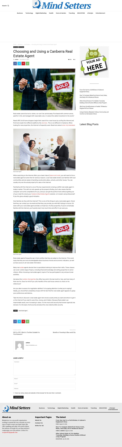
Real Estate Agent (23, 310)
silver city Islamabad (68, 125)
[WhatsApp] (27, 63)
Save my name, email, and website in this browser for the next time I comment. (38, 393)
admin (16, 59)
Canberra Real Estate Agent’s (40, 194)
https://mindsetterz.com (31, 345)
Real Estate (27, 44)
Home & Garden (60, 430)
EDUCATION (59, 439)
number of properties (29, 279)
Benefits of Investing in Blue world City (64, 332)
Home (14, 44)
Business (20, 44)
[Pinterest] (23, 63)
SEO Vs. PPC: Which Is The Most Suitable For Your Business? (26, 333)
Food (57, 424)
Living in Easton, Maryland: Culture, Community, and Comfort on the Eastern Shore (94, 113)
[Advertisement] (61, 28)
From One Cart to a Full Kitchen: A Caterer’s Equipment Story (92, 90)
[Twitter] (19, 63)
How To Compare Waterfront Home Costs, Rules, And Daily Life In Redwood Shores (93, 96)
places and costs (55, 175)
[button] (6, 6)
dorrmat (44, 123)
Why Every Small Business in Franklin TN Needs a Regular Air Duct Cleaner (93, 107)
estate (22, 267)
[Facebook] (15, 63)
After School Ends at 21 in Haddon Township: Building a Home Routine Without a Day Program (93, 101)
